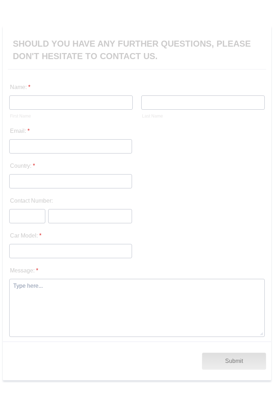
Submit (234, 361)
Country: (22, 166)
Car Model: (25, 236)
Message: (24, 270)
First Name (20, 116)
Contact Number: (31, 201)
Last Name (152, 116)
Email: (20, 131)
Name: (20, 87)
